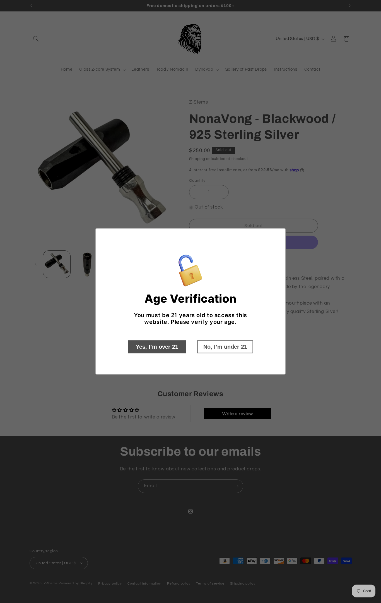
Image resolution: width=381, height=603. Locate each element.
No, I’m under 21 (225, 347)
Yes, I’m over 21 (157, 347)
